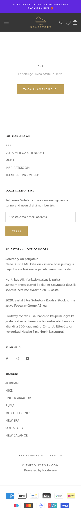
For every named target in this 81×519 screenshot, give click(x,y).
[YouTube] (27, 358)
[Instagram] (17, 358)
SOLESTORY (14, 428)
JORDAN (12, 383)
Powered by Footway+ (40, 470)
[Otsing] (61, 22)
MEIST (9, 160)
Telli (16, 231)
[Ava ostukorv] (75, 22)
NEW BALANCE (16, 435)
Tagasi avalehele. (40, 89)
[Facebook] (7, 358)
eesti (54, 455)
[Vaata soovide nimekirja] (68, 22)
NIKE (9, 391)
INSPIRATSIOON (17, 168)
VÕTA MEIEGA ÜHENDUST (24, 153)
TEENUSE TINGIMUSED (22, 175)
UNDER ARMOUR (18, 398)
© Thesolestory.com (40, 465)
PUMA (9, 405)
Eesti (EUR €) (29, 455)
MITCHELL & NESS (18, 413)
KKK (8, 145)
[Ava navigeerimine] (6, 22)
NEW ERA (12, 420)
